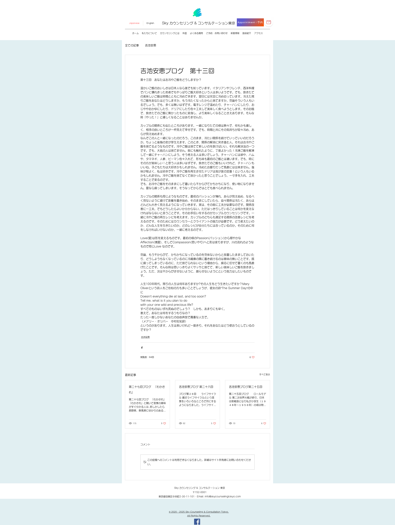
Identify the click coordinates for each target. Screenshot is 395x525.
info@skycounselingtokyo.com (223, 496)
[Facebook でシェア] (141, 347)
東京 (231, 23)
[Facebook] (197, 522)
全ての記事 (132, 45)
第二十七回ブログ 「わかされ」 (147, 389)
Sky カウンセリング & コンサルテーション (195, 23)
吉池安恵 (150, 45)
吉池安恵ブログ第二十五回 (245, 386)
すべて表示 (264, 374)
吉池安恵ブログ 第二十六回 (196, 386)
